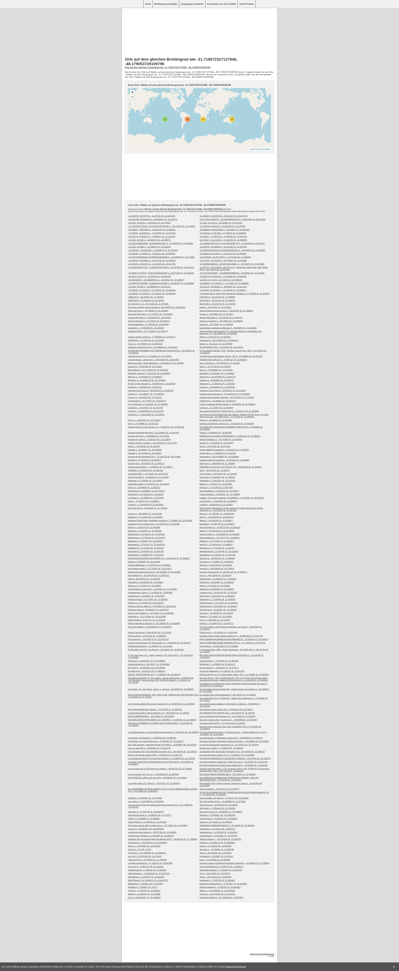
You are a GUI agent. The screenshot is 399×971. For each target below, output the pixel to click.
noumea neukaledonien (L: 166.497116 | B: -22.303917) (223, 572)
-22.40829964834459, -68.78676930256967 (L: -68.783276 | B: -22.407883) (232, 264)
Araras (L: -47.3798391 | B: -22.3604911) (145, 344)
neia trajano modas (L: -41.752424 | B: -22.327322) (149, 569)
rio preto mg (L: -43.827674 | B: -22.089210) (146, 671)
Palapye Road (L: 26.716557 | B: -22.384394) (219, 603)
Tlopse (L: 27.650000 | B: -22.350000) (216, 846)
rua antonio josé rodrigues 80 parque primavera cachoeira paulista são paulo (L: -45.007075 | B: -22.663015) (234, 685)
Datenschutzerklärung (236, 967)
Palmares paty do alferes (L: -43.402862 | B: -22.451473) (152, 606)
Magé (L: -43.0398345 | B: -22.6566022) (216, 517)
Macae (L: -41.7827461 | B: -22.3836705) (217, 514)
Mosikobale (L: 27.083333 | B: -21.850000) (218, 555)
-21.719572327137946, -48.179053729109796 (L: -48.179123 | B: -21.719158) (161, 226)
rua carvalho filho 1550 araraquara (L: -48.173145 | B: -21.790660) (228, 695)
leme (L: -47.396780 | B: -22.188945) (143, 501)
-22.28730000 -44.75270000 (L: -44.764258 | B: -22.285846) (225, 257)
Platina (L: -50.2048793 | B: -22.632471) (216, 623)
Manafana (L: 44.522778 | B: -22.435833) (217, 524)
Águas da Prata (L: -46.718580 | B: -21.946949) (148, 311)
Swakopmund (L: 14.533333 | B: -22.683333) (219, 832)
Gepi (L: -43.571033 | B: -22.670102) (215, 446)
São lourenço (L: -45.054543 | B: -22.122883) (219, 805)
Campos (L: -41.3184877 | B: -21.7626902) (146, 394)
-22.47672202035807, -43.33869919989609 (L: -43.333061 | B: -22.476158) (232, 273)
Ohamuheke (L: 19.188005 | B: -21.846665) (218, 579)
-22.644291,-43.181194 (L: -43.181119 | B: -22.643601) (223, 290)
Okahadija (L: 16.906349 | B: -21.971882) (145, 582)
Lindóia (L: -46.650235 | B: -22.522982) (216, 505)
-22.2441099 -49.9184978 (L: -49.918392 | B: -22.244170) (152, 219)
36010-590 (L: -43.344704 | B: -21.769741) (218, 304)
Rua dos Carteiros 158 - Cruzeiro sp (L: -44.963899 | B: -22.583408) (228, 720)
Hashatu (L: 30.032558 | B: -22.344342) (145, 453)
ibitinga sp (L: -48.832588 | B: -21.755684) (217, 464)
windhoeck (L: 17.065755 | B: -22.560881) (217, 880)
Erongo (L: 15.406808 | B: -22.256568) (216, 420)
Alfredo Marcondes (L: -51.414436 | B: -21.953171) (221, 318)
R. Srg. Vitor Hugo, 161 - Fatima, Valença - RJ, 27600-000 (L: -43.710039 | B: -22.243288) (160, 656)
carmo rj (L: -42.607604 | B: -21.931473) (145, 397)
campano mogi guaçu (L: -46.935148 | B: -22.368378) (150, 391)
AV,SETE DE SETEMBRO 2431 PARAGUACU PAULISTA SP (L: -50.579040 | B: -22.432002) (161, 352)
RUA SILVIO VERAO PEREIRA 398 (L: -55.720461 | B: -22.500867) (228, 774)
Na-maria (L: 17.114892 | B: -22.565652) (217, 562)
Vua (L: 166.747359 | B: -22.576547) (215, 873)
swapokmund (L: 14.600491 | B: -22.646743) (218, 836)
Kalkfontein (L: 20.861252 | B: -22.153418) (217, 481)
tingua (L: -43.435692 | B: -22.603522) (144, 846)
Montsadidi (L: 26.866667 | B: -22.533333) (146, 555)
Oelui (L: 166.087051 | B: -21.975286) (144, 579)
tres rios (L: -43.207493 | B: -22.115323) (145, 856)
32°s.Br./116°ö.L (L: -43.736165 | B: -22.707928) (148, 304)
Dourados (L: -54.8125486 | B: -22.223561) (146, 415)
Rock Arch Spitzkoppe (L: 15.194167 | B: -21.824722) (222, 671)
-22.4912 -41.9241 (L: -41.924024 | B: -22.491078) (149, 276)
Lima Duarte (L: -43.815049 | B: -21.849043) (218, 501)
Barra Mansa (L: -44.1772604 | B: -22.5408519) (148, 370)
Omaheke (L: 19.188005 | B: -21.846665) (217, 589)
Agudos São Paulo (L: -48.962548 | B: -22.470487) (149, 318)
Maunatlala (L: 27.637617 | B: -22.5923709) (146, 545)
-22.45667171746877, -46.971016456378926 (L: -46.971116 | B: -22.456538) (161, 273)
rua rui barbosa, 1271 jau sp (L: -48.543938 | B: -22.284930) (153, 774)
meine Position (246, 4)
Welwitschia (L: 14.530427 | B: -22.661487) (146, 877)
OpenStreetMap (264, 149)
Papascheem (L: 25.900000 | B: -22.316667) (218, 606)
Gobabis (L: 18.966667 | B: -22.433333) (145, 450)
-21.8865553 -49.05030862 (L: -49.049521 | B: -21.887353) (225, 230)
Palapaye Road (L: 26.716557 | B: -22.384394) (148, 599)
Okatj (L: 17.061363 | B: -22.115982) (215, 586)
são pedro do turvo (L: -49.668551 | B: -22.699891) (221, 812)
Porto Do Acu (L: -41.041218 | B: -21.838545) (147, 636)
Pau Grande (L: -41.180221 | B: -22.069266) (218, 610)
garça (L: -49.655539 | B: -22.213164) (144, 446)
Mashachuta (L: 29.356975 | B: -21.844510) (146, 534)
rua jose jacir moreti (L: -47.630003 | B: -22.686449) (221, 748)
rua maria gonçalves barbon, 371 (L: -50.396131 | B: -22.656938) (227, 755)
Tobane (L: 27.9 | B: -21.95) (139, 849)
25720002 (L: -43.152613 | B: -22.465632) (217, 300)
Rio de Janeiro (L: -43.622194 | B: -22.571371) (219, 668)
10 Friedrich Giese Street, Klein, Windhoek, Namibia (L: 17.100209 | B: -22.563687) (235, 294)
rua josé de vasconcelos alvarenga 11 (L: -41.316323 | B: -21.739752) (229, 745)
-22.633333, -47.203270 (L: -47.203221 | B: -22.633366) (152, 290)
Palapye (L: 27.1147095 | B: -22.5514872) (145, 603)
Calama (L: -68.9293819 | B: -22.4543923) (217, 387)
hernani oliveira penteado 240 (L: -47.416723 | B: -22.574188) (154, 457)
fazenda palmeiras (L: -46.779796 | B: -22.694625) (221, 440)
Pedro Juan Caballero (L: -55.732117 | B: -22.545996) (151, 613)
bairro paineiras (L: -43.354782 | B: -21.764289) (220, 363)
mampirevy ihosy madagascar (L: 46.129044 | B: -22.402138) (154, 524)
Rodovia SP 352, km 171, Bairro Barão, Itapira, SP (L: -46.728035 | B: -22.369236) (234, 675)
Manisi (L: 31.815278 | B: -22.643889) (144, 527)
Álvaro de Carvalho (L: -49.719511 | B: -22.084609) (221, 321)
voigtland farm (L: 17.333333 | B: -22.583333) (147, 870)
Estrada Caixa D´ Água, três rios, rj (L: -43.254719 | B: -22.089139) (156, 427)
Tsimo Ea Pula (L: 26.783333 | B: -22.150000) (147, 860)
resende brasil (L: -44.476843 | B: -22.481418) (219, 661)
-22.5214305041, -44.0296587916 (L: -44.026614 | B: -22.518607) (156, 280)
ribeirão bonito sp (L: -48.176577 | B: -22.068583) (149, 664)
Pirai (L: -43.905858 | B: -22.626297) (215, 620)
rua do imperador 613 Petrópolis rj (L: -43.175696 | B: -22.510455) (227, 716)
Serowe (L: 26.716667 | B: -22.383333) (216, 822)
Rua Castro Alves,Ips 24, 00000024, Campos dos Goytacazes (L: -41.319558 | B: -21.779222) (234, 699)
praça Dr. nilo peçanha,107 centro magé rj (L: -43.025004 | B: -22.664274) (159, 643)
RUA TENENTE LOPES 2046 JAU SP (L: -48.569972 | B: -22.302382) (157, 778)
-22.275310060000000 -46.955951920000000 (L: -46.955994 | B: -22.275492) (161, 257)
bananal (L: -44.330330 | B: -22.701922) (145, 367)
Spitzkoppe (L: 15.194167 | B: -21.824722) (217, 829)
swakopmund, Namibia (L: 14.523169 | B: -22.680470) (151, 836)
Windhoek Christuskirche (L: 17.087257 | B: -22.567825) (223, 884)
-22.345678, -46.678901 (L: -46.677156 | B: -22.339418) (152, 261)
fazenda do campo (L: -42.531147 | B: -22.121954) (149, 440)
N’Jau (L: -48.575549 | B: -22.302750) (215, 575)
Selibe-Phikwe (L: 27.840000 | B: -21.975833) (147, 822)
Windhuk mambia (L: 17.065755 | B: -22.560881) (220, 887)
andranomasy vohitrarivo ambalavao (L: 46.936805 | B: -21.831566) (228, 328)
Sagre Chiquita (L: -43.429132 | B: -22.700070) (219, 789)
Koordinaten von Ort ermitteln (221, 4)
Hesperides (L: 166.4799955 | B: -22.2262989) (219, 457)
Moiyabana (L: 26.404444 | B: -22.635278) (146, 551)
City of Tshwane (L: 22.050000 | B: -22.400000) (148, 404)
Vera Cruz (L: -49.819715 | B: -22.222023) (145, 867)
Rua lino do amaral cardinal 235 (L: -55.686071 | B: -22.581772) (155, 755)
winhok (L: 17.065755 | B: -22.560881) (144, 891)
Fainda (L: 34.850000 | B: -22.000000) (216, 433)
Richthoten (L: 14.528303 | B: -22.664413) (217, 664)
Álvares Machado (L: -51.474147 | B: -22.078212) (149, 321)
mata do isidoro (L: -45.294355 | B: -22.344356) (220, 534)
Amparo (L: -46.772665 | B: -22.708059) (216, 324)
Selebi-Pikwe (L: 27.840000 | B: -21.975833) (218, 819)
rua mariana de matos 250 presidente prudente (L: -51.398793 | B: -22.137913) (161, 758)
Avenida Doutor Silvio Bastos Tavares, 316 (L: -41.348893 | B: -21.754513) (231, 356)
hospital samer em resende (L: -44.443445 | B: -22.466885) (225, 460)
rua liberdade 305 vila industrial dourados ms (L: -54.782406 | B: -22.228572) (232, 752)
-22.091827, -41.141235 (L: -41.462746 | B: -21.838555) (223, 240)
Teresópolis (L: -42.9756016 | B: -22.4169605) (147, 843)
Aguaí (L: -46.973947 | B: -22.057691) (215, 307)
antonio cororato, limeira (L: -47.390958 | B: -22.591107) (151, 337)
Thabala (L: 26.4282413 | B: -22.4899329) (217, 843)
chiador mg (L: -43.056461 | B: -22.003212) (218, 401)
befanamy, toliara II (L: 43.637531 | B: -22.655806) (149, 373)
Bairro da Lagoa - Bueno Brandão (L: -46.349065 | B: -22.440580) (156, 363)
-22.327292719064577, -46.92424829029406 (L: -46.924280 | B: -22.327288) (233, 219)
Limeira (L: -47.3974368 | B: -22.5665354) (146, 505)
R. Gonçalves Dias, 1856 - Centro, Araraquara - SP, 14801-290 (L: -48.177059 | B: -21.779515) (234, 651)
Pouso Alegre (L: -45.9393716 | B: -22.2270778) (148, 639)
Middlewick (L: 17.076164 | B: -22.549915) (146, 548)
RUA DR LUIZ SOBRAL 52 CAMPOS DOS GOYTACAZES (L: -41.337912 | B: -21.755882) (160, 724)
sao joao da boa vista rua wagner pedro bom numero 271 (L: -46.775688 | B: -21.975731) (160, 806)
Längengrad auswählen (192, 4)
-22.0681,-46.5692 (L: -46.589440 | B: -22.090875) (149, 240)
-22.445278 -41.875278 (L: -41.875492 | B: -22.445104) (151, 216)
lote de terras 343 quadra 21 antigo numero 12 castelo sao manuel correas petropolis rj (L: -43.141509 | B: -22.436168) (231, 509)
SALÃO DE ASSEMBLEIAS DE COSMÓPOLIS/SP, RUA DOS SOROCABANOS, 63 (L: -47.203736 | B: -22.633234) (234, 793)
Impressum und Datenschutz (262, 954)
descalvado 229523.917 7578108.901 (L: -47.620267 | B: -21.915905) (229, 411)
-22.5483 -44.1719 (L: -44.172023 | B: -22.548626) (221, 280)
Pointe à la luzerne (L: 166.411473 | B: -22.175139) (149, 632)
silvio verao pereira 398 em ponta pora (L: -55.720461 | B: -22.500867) (158, 825)
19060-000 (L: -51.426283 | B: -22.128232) (146, 300)
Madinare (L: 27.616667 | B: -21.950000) (145, 517)
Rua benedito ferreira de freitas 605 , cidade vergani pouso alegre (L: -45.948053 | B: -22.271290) (234, 690)
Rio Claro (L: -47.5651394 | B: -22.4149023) (146, 668)
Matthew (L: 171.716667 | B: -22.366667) (217, 541)
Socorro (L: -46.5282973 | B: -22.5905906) (146, 829)
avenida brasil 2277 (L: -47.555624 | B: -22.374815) (150, 356)
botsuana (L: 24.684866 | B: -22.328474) (217, 380)
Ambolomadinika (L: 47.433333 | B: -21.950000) (148, 324)
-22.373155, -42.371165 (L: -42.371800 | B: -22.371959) (223, 261)
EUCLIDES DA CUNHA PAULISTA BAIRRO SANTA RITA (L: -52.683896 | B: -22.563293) (231, 428)
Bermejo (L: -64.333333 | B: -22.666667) (145, 377)
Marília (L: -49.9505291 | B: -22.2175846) (217, 531)
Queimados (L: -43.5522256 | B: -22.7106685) (219, 646)
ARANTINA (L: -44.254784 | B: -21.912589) (146, 340)
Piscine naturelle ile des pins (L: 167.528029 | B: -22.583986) (154, 623)
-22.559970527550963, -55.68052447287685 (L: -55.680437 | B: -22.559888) (161, 283)
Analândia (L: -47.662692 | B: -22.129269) (146, 328)
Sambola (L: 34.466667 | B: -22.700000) (145, 798)
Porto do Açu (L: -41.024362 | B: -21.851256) (218, 632)
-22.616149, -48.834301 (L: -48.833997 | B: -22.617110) (223, 287)
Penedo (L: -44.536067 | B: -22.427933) (216, 613)
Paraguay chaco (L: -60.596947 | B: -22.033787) (148, 610)
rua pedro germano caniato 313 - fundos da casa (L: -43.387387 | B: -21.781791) (234, 762)
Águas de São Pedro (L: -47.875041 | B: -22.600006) (150, 314)
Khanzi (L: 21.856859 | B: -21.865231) (144, 488)
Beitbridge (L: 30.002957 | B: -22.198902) (217, 373)
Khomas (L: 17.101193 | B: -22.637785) (216, 488)
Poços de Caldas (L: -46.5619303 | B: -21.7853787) (150, 627)
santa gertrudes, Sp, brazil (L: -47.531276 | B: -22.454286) (224, 798)
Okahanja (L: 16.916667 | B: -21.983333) (217, 582)
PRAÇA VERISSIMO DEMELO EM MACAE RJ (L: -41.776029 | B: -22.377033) (232, 643)
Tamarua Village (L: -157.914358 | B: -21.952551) (220, 839)
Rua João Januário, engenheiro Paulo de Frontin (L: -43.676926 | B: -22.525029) (162, 745)
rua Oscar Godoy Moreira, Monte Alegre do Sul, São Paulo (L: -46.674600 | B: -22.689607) (160, 763)
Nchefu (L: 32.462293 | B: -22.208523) (216, 565)
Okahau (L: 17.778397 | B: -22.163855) (144, 586)
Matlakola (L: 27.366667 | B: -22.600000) (145, 541)
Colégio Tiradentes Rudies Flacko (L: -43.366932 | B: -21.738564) (227, 404)
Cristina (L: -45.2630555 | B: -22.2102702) (146, 411)
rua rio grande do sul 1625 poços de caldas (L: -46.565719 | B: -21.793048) (160, 769)
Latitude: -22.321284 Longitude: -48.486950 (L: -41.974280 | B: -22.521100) (232, 498)
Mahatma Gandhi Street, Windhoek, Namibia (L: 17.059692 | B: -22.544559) (160, 521)
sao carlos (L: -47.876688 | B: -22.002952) (146, 801)
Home (148, 4)
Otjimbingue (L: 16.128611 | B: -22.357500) (146, 596)
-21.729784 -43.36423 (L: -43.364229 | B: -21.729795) (222, 226)
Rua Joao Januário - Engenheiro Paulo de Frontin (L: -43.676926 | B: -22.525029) (234, 741)
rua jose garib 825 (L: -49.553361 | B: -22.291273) (149, 748)
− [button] (132, 97)
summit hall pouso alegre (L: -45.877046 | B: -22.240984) (152, 832)
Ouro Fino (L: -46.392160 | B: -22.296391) (217, 596)
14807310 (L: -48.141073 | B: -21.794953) (217, 297)
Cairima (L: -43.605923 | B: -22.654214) (145, 387)
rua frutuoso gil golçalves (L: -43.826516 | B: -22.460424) (152, 738)
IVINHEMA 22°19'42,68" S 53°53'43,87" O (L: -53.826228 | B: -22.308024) (231, 467)
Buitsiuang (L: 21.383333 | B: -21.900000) (217, 384)
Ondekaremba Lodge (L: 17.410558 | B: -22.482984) (150, 593)
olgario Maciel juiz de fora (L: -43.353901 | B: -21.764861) (152, 589)
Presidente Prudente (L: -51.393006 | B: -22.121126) (150, 646)
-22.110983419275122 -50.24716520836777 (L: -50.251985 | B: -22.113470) (232, 243)
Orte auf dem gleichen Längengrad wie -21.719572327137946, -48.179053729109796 (167, 67)
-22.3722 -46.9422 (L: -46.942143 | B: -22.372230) (149, 223)
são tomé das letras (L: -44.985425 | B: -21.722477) (150, 815)
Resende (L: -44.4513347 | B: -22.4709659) (146, 661)
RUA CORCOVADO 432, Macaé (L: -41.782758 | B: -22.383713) (155, 709)
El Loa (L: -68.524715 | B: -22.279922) (144, 420)
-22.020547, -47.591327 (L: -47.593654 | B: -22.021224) (223, 237)
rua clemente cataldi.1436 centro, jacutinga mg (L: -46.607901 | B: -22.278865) (161, 704)
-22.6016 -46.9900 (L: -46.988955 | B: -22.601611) (149, 287)
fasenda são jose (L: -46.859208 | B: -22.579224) (149, 436)
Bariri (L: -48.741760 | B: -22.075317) (215, 367)
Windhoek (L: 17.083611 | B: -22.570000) (145, 884)
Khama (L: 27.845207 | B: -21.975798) (216, 484)
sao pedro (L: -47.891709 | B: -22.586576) (146, 812)
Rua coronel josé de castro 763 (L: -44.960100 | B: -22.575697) (226, 709)
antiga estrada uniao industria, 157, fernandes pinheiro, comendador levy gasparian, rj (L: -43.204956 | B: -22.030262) (231, 332)
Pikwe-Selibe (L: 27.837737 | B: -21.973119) (147, 620)
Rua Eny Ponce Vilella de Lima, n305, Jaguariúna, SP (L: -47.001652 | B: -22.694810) (230, 728)
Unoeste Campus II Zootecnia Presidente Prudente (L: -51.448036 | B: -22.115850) (234, 863)
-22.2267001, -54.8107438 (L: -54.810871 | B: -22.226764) (153, 250)
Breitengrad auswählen (165, 4)
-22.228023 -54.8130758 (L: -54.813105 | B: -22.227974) (224, 216)
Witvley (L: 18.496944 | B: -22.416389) (144, 894)
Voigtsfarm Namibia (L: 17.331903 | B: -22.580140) (221, 870)
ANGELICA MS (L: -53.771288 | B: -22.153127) (148, 331)
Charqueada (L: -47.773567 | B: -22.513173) (147, 401)
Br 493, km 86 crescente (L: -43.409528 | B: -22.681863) (151, 384)
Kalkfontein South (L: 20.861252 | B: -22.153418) (148, 484)
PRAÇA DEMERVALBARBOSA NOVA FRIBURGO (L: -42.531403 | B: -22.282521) (234, 639)
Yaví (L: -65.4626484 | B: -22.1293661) (144, 897)
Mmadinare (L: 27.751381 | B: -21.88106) (217, 548)
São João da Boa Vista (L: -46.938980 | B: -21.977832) (223, 801)
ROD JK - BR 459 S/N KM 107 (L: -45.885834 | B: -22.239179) (154, 675)
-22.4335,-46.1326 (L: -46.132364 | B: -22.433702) (221, 223)
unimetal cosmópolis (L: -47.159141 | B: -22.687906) (150, 863)
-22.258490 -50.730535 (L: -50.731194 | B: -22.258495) (223, 254)
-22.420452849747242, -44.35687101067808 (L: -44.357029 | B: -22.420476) (161, 267)
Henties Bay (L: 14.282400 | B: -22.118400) (218, 453)
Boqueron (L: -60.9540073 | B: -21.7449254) (147, 380)
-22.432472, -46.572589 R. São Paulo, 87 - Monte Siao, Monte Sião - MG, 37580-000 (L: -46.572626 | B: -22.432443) (234, 268)
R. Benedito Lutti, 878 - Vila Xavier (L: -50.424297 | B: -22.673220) (156, 650)
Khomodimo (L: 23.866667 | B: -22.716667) (146, 491)
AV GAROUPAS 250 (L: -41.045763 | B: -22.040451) (221, 347)
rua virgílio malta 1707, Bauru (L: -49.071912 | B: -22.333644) (154, 783)
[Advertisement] (199, 33)
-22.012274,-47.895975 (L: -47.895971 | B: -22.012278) (151, 237)
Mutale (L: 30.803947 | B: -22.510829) (144, 562)
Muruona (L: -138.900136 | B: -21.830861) (217, 558)
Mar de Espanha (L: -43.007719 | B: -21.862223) (220, 527)
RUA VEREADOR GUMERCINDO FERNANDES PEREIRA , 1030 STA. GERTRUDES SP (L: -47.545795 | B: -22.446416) (229, 779)
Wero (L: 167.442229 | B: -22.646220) (215, 877)
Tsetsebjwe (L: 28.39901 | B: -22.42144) (216, 856)
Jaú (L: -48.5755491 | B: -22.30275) (215, 470)
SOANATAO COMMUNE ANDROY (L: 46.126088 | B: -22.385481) (227, 825)
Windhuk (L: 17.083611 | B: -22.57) (142, 887)
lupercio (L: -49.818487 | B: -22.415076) (145, 514)
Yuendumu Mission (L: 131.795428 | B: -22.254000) (221, 897)
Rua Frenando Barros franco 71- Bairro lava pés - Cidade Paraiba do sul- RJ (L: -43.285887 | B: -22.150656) (233, 733)
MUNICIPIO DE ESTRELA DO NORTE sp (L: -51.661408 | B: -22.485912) (159, 558)
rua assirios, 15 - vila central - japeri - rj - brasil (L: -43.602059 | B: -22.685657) (161, 689)
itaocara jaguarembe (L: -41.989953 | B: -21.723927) (150, 467)
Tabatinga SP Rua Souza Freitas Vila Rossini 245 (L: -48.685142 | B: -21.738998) (162, 839)
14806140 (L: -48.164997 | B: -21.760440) (146, 297)
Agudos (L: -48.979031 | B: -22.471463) (216, 314)
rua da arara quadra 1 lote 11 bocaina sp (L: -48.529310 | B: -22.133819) (159, 713)
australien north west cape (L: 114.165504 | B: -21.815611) (153, 347)
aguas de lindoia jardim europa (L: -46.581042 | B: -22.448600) (226, 311)
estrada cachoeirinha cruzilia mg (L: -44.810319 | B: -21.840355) (227, 424)
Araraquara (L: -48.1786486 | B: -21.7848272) (219, 340)
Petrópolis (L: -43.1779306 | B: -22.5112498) (147, 617)
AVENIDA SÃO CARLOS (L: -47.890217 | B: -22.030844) (223, 360)
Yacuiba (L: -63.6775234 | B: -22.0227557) (218, 894)
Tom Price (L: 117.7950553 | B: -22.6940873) (147, 853)
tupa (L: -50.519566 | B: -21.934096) (215, 860)
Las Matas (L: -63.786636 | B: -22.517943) (146, 498)
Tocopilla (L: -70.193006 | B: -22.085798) (217, 849)
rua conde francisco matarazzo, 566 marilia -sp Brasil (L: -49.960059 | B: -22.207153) (230, 705)
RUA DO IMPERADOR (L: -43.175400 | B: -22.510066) (151, 716)
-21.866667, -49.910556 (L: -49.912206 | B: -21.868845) (152, 230)
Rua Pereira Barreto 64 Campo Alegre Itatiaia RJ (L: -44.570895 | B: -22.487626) (234, 765)
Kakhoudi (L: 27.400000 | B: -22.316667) (145, 481)
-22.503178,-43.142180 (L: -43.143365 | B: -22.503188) (223, 276)
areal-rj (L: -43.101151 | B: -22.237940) (216, 344)
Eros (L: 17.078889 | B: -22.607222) (143, 424)
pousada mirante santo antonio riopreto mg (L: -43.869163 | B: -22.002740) (231, 636)
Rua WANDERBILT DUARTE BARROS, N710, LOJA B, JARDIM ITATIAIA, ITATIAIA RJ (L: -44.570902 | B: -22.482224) (162, 790)
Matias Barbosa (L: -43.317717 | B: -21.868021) (220, 538)
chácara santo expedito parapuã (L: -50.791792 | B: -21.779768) (227, 397)
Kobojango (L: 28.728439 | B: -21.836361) (146, 494)
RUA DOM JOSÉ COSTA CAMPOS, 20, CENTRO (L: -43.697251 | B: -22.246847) (162, 720)
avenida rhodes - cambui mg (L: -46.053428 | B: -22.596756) (153, 360)
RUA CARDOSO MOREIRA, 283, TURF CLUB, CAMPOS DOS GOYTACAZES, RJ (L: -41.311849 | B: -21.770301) (163, 696)
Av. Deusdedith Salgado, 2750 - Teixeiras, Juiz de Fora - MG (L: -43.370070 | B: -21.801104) (233, 352)
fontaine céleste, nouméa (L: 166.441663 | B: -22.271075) (152, 443)
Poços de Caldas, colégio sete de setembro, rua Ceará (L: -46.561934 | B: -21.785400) (231, 628)
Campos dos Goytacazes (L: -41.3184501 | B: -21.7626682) (225, 394)
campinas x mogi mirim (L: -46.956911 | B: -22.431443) (223, 391)
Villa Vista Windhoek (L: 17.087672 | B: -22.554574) (221, 867)
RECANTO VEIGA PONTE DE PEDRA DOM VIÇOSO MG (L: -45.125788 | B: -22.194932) (231, 656)
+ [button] (132, 92)
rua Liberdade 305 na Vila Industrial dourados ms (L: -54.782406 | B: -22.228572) (162, 752)
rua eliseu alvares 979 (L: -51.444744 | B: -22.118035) (222, 723)
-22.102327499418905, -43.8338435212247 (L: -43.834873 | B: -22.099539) (160, 243)
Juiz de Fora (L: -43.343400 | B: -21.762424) (218, 474)
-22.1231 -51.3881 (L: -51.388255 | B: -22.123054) (149, 247)
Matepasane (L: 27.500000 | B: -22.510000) (146, 538)
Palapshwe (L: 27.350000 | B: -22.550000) (217, 599)
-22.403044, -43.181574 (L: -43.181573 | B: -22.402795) (152, 264)
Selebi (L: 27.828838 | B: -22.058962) (144, 819)
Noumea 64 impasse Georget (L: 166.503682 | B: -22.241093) (154, 572)
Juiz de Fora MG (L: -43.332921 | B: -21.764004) (148, 477)
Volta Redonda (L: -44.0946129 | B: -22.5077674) (149, 873)
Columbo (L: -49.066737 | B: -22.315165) (145, 408)
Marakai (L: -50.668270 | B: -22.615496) (145, 531)
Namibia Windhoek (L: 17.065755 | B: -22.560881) (149, 565)
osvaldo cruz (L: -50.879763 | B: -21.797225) (218, 593)
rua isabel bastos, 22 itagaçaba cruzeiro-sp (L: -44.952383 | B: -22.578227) (231, 738)
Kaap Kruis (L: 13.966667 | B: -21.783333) (217, 477)
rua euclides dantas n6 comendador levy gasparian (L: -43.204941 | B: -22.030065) (163, 732)
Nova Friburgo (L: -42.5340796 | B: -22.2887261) (148, 575)
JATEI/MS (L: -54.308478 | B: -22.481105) (145, 470)
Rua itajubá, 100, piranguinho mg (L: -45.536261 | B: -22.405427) (155, 741)
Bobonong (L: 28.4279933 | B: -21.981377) (218, 377)
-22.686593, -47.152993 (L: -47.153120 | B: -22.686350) (152, 294)
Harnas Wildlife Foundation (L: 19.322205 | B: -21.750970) (224, 450)
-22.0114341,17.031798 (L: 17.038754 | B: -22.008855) (223, 233)
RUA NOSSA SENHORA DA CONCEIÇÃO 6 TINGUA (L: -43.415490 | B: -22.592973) (235, 758)
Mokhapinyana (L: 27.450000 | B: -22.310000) (219, 551)
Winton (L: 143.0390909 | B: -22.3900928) (217, 891)
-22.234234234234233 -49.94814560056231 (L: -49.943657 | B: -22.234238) (232, 250)
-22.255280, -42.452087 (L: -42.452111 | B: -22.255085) (151, 254)
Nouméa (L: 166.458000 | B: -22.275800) (217, 569)
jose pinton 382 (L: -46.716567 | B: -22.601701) (148, 474)
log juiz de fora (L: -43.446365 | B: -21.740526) (148, 508)
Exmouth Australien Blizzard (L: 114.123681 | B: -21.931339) (153, 433)
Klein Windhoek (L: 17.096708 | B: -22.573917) (219, 491)
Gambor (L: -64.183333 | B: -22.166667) (216, 443)
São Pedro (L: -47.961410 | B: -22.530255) (218, 808)
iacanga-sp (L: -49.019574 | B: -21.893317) (146, 464)
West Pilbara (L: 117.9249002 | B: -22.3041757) (148, 880)
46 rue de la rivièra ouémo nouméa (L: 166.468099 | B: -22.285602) (156, 307)
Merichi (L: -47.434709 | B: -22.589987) (216, 545)
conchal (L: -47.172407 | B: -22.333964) (216, 408)
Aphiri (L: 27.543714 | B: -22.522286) (215, 337)
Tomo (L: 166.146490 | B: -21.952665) (216, 853)
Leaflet (252, 149)
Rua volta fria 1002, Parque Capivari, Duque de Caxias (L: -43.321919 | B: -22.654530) (231, 784)
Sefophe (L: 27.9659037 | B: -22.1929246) (217, 815)
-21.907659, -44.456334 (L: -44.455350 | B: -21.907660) (152, 233)
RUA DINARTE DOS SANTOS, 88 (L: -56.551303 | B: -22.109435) (227, 713)
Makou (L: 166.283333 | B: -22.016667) (216, 521)
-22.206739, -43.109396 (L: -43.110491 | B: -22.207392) (223, 247)
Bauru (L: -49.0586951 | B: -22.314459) (216, 370)
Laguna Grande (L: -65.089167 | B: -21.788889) (220, 494)
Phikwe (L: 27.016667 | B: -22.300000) (216, 617)
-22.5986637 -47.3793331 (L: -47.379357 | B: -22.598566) (224, 283)
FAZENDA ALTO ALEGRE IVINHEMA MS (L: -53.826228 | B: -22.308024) (230, 436)
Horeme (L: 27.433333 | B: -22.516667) (144, 460)
